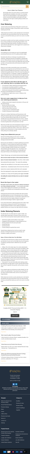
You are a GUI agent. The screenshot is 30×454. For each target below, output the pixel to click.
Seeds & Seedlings (20, 407)
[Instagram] (16, 384)
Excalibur (18, 401)
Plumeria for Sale (20, 403)
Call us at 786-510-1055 (15, 380)
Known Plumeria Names (6, 404)
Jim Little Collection (20, 440)
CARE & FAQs (4, 413)
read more (3, 331)
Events (2, 411)
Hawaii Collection (5, 440)
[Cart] (28, 2)
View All (17, 442)
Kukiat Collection (19, 437)
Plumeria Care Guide (5, 416)
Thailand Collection (5, 435)
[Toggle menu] (2, 2)
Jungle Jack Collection (6, 437)
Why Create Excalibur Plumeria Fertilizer (11, 335)
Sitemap (3, 422)
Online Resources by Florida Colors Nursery (11, 344)
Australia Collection (20, 431)
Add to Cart (15, 315)
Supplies (18, 410)
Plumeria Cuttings (5, 407)
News (2, 409)
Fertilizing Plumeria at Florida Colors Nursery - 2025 (13, 325)
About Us (3, 418)
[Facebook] (14, 384)
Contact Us (3, 420)
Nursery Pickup (19, 405)
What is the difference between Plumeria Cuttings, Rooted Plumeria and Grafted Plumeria (13, 354)
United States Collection (6, 442)
